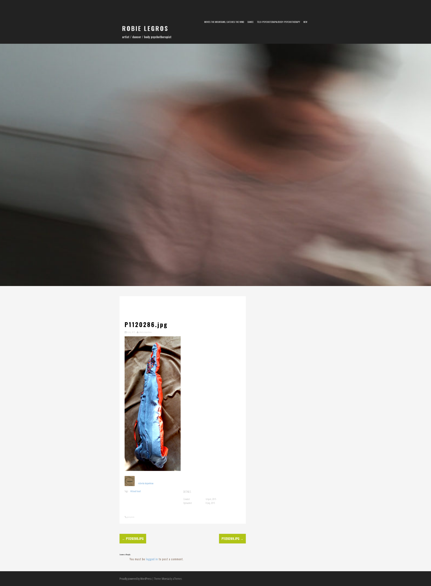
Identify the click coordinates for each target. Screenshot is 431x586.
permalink (130, 517)
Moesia (165, 579)
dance (250, 22)
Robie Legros (145, 28)
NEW (305, 22)
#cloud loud (135, 491)
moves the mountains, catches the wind (224, 22)
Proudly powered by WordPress (136, 579)
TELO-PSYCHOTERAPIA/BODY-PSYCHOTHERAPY (278, 22)
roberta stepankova (145, 332)
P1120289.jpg (232, 538)
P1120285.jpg (133, 538)
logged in (152, 559)
